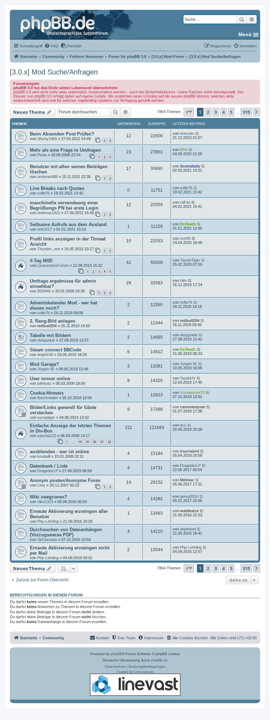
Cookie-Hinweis (47, 393)
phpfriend (188, 529)
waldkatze (189, 511)
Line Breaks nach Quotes (57, 188)
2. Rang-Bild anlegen (52, 321)
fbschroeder (47, 398)
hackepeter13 (192, 392)
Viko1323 (45, 502)
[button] (189, 112)
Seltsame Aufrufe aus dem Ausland (68, 224)
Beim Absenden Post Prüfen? (62, 134)
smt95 (185, 238)
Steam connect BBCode (55, 349)
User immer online (50, 378)
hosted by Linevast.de (135, 672)
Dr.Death (188, 224)
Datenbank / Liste (49, 466)
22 (109, 442)
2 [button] (208, 112)
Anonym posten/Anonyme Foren (65, 480)
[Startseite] (65, 25)
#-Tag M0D (41, 260)
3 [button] (215, 112)
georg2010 (189, 496)
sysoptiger (46, 417)
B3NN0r (44, 291)
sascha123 (46, 436)
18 (80, 442)
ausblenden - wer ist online (59, 451)
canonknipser (192, 407)
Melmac (187, 480)
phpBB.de (159, 660)
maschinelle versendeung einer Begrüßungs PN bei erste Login (64, 205)
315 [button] (246, 112)
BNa (184, 149)
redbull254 (47, 326)
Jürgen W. (45, 369)
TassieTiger (190, 260)
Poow (42, 155)
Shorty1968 (47, 139)
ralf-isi (185, 202)
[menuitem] (51, 46)
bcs (183, 425)
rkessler (187, 133)
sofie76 (43, 193)
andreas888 (47, 176)
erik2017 (44, 229)
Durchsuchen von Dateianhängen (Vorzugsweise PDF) (66, 532)
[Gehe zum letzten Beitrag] (197, 133)
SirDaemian (47, 539)
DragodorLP (47, 471)
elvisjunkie (46, 340)
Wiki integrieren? (48, 497)
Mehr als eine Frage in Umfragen (65, 150)
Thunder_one (48, 249)
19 (87, 442)
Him (183, 280)
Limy (41, 485)
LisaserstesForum (53, 265)
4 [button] (223, 112)
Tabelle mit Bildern (50, 335)
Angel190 (45, 354)
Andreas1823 (48, 213)
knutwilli (43, 456)
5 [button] (231, 112)
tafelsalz (44, 383)
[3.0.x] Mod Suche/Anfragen (54, 72)
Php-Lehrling (48, 521)
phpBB (116, 654)
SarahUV (187, 378)
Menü (245, 34)
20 (94, 442)
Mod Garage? (44, 364)
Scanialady (190, 166)
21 (102, 442)
